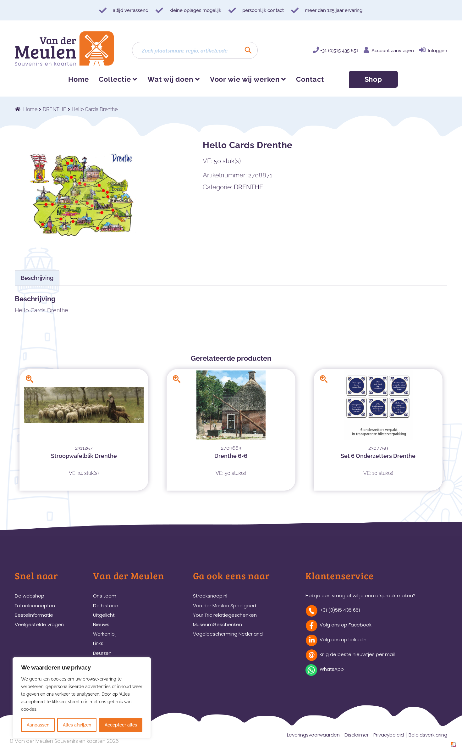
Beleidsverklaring (428, 735)
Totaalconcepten (35, 605)
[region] (82, 697)
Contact (310, 79)
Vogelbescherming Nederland (228, 634)
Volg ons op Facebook (345, 624)
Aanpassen (38, 724)
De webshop (29, 595)
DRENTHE (54, 109)
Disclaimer (356, 735)
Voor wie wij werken (245, 79)
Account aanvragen (392, 50)
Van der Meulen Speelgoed (224, 605)
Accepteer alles (121, 724)
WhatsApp (332, 669)
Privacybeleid (388, 735)
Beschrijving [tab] (37, 278)
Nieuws (101, 624)
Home (78, 79)
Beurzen (102, 653)
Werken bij (105, 634)
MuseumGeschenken (217, 624)
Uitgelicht (104, 615)
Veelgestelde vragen (39, 624)
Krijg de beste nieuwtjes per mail (357, 654)
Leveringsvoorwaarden (313, 735)
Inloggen (437, 50)
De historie (105, 605)
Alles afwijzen (77, 724)
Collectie (115, 79)
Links (98, 643)
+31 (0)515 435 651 (339, 50)
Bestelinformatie (34, 615)
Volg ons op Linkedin (343, 639)
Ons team (104, 595)
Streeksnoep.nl (210, 595)
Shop (373, 79)
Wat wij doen (170, 79)
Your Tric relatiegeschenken (225, 615)
